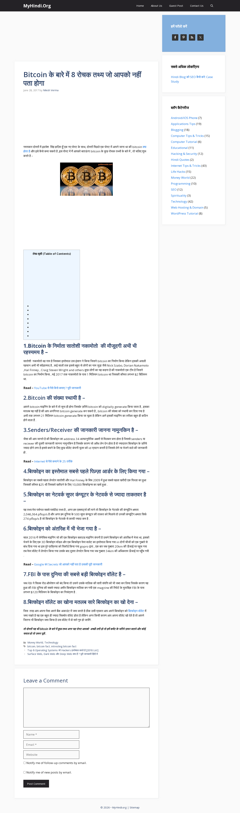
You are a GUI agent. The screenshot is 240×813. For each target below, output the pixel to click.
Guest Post (176, 5)
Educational (179, 148)
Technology (51, 642)
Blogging (177, 130)
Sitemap (135, 807)
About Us (156, 5)
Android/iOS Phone (184, 118)
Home (140, 5)
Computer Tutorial (184, 142)
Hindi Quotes (180, 160)
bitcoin (31, 646)
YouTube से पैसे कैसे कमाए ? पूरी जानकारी (57, 388)
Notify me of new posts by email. (49, 772)
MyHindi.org (119, 807)
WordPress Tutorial (184, 213)
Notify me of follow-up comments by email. (56, 763)
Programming (180, 184)
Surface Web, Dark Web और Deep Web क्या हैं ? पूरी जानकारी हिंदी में (62, 654)
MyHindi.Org (37, 6)
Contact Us (196, 5)
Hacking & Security (184, 154)
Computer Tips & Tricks (187, 136)
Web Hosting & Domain (187, 207)
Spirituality (179, 195)
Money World (35, 642)
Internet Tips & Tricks (186, 166)
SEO (174, 189)
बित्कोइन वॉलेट (136, 611)
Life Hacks (178, 172)
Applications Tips (183, 124)
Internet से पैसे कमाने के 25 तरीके (53, 461)
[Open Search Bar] (212, 5)
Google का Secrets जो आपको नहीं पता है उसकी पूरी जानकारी (68, 564)
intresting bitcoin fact (63, 646)
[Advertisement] (86, 37)
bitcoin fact (43, 646)
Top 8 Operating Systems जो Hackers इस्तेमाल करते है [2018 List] (62, 650)
